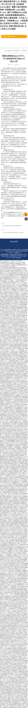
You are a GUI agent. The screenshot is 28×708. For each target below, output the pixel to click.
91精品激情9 (19, 336)
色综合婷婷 (16, 566)
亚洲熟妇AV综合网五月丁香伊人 (8, 285)
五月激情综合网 (18, 597)
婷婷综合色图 (23, 578)
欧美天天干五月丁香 (7, 326)
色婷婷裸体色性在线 (12, 543)
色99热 (5, 328)
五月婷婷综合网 (21, 645)
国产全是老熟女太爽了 (15, 481)
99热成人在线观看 (19, 633)
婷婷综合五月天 (19, 533)
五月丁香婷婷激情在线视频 (17, 329)
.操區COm (2, 585)
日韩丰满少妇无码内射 (17, 362)
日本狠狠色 (10, 548)
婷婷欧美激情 (14, 588)
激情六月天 (17, 623)
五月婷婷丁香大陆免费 (5, 400)
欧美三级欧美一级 (5, 675)
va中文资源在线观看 (13, 352)
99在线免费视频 (24, 345)
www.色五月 (10, 470)
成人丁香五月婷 (10, 411)
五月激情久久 (8, 643)
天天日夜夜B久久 (17, 452)
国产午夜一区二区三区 (22, 456)
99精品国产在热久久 (18, 607)
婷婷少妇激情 (6, 410)
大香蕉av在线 (8, 306)
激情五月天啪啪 (10, 621)
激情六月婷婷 (7, 658)
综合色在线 (2, 441)
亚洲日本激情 (8, 359)
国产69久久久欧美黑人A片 (22, 473)
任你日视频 (22, 673)
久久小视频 (21, 293)
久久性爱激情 (21, 354)
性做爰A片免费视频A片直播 (6, 599)
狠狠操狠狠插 (16, 521)
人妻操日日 (10, 452)
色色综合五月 (11, 415)
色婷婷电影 (20, 532)
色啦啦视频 (19, 344)
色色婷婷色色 (9, 638)
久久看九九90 (20, 385)
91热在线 (3, 526)
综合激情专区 (14, 306)
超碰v (10, 684)
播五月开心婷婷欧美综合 (6, 377)
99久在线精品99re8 (7, 670)
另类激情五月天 (12, 274)
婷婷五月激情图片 (15, 680)
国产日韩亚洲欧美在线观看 (7, 386)
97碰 (7, 421)
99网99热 (24, 669)
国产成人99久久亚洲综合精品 (6, 270)
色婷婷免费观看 (16, 651)
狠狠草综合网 (9, 403)
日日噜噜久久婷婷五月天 (11, 699)
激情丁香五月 (3, 340)
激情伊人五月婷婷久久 (20, 281)
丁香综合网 (5, 295)
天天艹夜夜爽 (16, 612)
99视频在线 (21, 325)
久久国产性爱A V (14, 451)
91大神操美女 (21, 330)
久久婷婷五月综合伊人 (15, 334)
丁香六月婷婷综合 (21, 586)
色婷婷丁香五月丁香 (5, 449)
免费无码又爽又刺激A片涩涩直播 (20, 319)
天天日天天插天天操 (22, 306)
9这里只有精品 (16, 399)
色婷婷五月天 (7, 323)
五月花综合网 (4, 448)
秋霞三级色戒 (23, 436)
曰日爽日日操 (20, 625)
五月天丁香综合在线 (17, 311)
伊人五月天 (14, 574)
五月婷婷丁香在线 (5, 566)
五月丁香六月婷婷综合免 (20, 601)
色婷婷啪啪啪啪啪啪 (10, 491)
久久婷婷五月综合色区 (14, 271)
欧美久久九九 (21, 685)
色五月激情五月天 (8, 496)
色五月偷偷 (3, 532)
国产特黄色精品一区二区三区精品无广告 (17, 393)
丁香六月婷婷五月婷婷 (18, 666)
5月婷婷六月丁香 (6, 341)
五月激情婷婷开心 (13, 586)
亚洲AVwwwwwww (14, 685)
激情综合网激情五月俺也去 (21, 540)
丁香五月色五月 (10, 696)
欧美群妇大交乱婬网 (4, 682)
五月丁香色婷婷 (16, 395)
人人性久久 (21, 360)
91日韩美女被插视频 (5, 374)
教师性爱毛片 (7, 518)
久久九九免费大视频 (7, 362)
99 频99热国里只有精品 (18, 386)
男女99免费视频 (21, 700)
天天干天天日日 (19, 641)
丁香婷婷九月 (3, 523)
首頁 (6, 50)
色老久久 (6, 601)
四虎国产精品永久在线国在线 (19, 501)
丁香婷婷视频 (13, 658)
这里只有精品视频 (10, 456)
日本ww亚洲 (10, 433)
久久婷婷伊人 (24, 552)
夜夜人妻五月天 (9, 318)
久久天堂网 (11, 351)
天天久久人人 (22, 515)
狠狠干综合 (5, 352)
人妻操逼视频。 (5, 586)
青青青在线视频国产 (20, 371)
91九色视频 (13, 622)
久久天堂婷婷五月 (14, 423)
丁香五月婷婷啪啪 (14, 510)
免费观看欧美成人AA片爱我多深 (7, 619)
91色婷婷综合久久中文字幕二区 (20, 445)
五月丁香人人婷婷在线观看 (17, 425)
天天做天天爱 (21, 670)
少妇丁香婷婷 (10, 319)
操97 (15, 608)
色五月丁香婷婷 (24, 695)
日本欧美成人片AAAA (9, 443)
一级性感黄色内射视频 (23, 499)
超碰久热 (4, 485)
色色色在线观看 (11, 381)
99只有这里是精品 (4, 307)
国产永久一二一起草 (21, 378)
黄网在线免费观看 (14, 384)
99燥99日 (5, 406)
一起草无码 (23, 464)
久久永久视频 (13, 671)
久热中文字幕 (12, 315)
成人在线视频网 (8, 418)
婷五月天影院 (19, 315)
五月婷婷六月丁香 (11, 577)
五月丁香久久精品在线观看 (5, 267)
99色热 (1, 549)
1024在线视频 (15, 493)
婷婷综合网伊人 (12, 444)
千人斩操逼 (15, 330)
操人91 (6, 291)
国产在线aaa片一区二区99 (17, 300)
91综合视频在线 (13, 614)
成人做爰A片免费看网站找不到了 (10, 275)
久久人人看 (23, 270)
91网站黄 (12, 410)
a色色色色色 (18, 638)
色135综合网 (9, 477)
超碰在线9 (3, 552)
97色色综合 (20, 573)
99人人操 (9, 570)
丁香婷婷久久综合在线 (19, 697)
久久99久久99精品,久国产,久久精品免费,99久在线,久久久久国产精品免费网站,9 (14, 563)
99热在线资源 (23, 381)
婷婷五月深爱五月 (14, 506)
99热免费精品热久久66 (16, 482)
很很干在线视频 (8, 356)
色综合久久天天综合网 (23, 459)
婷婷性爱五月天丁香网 (18, 500)
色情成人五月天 (4, 274)
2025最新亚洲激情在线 (6, 692)
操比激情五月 (23, 358)
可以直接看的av (6, 530)
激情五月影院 (12, 534)
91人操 (14, 638)
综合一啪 (13, 545)
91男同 (23, 417)
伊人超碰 (9, 363)
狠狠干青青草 (11, 571)
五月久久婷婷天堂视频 (11, 337)
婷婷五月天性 (8, 640)
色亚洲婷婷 (15, 438)
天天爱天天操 (12, 486)
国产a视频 (4, 567)
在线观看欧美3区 (9, 445)
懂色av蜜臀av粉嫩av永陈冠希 (10, 625)
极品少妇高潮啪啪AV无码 (7, 615)
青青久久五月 (7, 644)
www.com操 (22, 395)
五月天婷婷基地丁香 (12, 544)
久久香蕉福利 (22, 277)
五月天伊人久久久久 (14, 478)
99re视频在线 (24, 526)
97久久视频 (13, 512)
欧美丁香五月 (4, 536)
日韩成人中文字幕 (18, 366)
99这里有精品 (19, 448)
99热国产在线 (15, 347)
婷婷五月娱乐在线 (19, 652)
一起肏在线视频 (17, 404)
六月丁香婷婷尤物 (11, 293)
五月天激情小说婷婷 (16, 538)
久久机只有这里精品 (15, 434)
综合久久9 (17, 277)
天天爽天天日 (10, 521)
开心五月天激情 (20, 517)
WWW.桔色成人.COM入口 (21, 647)
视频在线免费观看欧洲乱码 (20, 489)
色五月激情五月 (7, 300)
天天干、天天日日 (8, 493)
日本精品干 (7, 580)
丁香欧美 (5, 470)
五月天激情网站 (14, 497)
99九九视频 (14, 554)
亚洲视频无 (2, 473)
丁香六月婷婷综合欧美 (9, 489)
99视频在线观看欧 (14, 591)
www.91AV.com (8, 325)
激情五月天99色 (22, 347)
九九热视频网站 (12, 533)
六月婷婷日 (14, 363)
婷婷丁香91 (10, 301)
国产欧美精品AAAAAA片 (9, 618)
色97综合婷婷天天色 (17, 355)
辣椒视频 (10, 551)
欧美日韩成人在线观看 (11, 417)
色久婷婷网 (22, 651)
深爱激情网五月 (23, 503)
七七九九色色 (20, 291)
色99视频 (10, 582)
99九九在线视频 (3, 411)
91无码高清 (19, 667)
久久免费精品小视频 (21, 658)
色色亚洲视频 (10, 504)
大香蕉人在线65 (20, 663)
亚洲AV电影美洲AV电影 (5, 460)
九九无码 (20, 493)
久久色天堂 (20, 591)
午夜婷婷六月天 (6, 649)
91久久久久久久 (19, 282)
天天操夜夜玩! (5, 408)
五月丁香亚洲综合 (13, 604)
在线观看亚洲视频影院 (11, 636)
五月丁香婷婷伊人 (5, 315)
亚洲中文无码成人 (6, 308)
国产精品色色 (8, 354)
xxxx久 (2, 436)
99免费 (16, 293)
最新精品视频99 (13, 460)
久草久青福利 (18, 285)
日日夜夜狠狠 (8, 648)
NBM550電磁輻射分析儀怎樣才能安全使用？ (12, 225)
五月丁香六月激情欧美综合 (17, 333)
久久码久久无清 (21, 397)
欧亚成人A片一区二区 (9, 515)
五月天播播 (20, 548)
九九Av (20, 504)
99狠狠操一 (19, 348)
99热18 (19, 421)
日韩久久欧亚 (3, 604)
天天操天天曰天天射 (17, 496)
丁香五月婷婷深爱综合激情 (12, 297)
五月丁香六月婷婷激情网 (17, 589)
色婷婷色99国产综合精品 (16, 681)
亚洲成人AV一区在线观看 (20, 432)
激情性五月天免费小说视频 (11, 344)
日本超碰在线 (6, 392)
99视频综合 (9, 322)
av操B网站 (5, 301)
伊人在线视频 (23, 437)
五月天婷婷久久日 (24, 332)
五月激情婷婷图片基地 (14, 469)
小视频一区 (19, 543)
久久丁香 (17, 577)
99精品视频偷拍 (16, 503)
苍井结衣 (14, 286)
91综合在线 (2, 663)
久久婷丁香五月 (19, 636)
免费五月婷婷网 (15, 684)
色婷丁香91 (16, 707)
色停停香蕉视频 (16, 569)
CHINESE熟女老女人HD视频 (17, 303)
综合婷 (6, 656)
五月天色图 (13, 647)
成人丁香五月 (7, 495)
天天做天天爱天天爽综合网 (15, 560)
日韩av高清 (7, 414)
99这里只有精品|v (11, 448)
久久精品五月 (10, 529)
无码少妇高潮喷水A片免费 (14, 464)
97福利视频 (10, 406)
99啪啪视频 (3, 297)
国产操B (7, 522)
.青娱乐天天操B (19, 288)
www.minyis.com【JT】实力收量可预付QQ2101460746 (12, 600)
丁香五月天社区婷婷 (19, 312)
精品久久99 (2, 681)
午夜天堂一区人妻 (4, 321)
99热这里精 (9, 471)
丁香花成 (17, 541)
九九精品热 (21, 508)
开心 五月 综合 (21, 403)
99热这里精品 (8, 382)
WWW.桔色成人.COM (12, 536)
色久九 (14, 314)
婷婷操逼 (24, 374)
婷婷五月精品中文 (23, 680)
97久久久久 (4, 273)
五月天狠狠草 (3, 638)
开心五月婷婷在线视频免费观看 (13, 345)
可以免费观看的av (13, 678)
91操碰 (16, 618)
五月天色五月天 (16, 673)
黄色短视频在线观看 (18, 619)
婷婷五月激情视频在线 (19, 580)
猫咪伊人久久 (19, 622)
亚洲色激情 (3, 355)
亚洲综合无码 (10, 355)
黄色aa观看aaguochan (16, 640)
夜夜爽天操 (2, 569)
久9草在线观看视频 (9, 629)
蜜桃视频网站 (24, 396)
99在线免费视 (18, 603)
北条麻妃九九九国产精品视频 (18, 359)
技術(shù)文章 (10, 50)
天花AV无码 (13, 474)
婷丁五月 (22, 581)
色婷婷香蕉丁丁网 (5, 627)
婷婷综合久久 (16, 470)
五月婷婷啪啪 (3, 669)
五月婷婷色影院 (21, 523)
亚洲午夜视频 (9, 552)
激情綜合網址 (4, 304)
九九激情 (3, 454)
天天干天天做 (22, 569)
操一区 (8, 622)
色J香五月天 (20, 384)
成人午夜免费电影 (23, 415)
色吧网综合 (22, 414)
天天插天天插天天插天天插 (7, 311)
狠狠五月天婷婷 (9, 365)
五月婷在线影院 (18, 466)
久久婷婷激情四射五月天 (5, 512)
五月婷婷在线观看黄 (12, 273)
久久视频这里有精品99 (6, 492)
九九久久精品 (11, 421)
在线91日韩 (3, 319)
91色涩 (21, 470)
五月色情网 (17, 381)
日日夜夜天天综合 (18, 440)
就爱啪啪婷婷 (15, 325)
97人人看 (18, 630)
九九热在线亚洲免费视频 (18, 377)
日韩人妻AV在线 (17, 529)
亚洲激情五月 (8, 436)
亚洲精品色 (9, 555)
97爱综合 (16, 415)
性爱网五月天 (21, 484)
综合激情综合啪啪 (23, 521)
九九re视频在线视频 (5, 396)
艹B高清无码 (10, 707)
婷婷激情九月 (6, 478)
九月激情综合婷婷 (17, 556)
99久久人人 (12, 675)
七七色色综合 (20, 678)
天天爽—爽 (15, 391)
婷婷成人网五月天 (23, 399)
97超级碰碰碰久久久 (7, 330)
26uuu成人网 (14, 584)
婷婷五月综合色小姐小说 (9, 603)
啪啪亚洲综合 (3, 286)
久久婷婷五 (3, 412)
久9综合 (15, 573)
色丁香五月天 (4, 652)
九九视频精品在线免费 (7, 292)
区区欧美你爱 (10, 463)
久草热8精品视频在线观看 (7, 673)
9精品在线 (18, 436)
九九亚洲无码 (15, 292)
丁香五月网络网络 (17, 270)
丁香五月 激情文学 (5, 384)
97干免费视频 (6, 407)
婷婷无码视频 (7, 303)
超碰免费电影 (15, 267)
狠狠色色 (15, 704)
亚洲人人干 (21, 684)
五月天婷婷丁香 (13, 632)
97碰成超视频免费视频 (18, 477)
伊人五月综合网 (7, 474)
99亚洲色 (21, 519)
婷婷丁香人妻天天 (18, 629)
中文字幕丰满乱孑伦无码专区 (18, 322)
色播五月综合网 (5, 667)
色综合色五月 (21, 308)
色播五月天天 (3, 347)
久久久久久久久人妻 (19, 488)
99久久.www (2, 666)
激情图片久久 (7, 358)
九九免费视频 (16, 340)
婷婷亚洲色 (14, 688)
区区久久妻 (20, 441)
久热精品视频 (9, 677)
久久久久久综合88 (16, 552)
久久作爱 (20, 618)
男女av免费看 (21, 627)
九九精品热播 (21, 289)
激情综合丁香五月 (4, 397)
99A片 (7, 526)
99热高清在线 (17, 581)
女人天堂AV (15, 326)
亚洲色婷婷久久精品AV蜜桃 (16, 401)
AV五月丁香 (19, 655)
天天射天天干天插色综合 (22, 662)
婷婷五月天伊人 (11, 437)
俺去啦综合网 (9, 507)
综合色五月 (2, 306)
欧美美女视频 (4, 381)
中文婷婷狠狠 (20, 671)
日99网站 (23, 617)
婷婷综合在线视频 (14, 455)
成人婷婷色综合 (21, 326)
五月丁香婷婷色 (13, 667)
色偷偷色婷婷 (9, 286)
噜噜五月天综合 (14, 369)
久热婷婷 (16, 301)
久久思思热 (9, 447)
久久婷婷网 (2, 325)
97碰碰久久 (19, 314)
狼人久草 (5, 529)
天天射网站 (20, 352)
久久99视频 (14, 397)
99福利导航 (20, 423)
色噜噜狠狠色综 (6, 700)
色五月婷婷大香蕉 (21, 608)
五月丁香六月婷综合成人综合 (19, 549)
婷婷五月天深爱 (6, 671)
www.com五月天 (19, 337)
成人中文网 (6, 614)
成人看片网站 (21, 267)
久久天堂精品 (21, 478)
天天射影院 (9, 485)
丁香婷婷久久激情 (15, 611)
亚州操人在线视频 (6, 317)
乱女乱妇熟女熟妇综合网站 (5, 425)
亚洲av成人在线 (3, 696)
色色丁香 (23, 429)
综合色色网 (17, 437)
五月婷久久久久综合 (17, 582)
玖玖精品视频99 (21, 301)
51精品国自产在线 (21, 554)
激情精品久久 (15, 670)
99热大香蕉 (10, 321)
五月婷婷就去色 (15, 596)
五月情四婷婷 (11, 608)
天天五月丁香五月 (6, 284)
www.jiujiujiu (6, 685)
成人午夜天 (7, 455)
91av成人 (9, 532)
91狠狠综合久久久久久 (11, 385)
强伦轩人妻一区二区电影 (15, 373)
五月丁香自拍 (21, 275)
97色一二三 (6, 360)
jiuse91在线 (22, 634)
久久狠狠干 (3, 506)
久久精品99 (7, 681)
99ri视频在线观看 (18, 411)
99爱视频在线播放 (17, 690)
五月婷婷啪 (4, 399)
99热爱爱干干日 (16, 507)
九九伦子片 (8, 611)
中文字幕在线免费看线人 (16, 396)
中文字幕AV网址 (23, 615)
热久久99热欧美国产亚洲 (10, 388)
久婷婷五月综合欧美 (10, 454)
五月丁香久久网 (7, 310)
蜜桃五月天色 (19, 374)
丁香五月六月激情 (20, 512)
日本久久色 (2, 648)
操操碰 (20, 471)
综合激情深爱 (14, 354)
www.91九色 (2, 421)
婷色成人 (18, 358)
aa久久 (4, 477)
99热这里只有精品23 (22, 511)
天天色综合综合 (4, 488)
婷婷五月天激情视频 (22, 369)
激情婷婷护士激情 (11, 328)
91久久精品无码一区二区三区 (9, 378)
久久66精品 (7, 430)
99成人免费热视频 (20, 388)
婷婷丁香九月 (12, 541)
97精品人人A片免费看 (18, 463)
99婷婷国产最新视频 (15, 323)
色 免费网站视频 (14, 467)
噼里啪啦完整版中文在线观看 (15, 606)
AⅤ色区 (10, 397)
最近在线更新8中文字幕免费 (12, 375)
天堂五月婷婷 (16, 525)
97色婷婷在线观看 (16, 599)
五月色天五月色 (23, 323)
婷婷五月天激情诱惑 (13, 660)
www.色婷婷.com (20, 286)
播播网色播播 (20, 584)
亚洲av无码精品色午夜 (6, 596)
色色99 (16, 421)
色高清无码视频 (3, 447)
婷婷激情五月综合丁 (22, 458)
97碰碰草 (13, 436)
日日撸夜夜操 (15, 471)
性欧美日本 (5, 393)
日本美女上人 (3, 333)
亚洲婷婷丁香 (14, 484)
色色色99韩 (6, 564)
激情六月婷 (6, 560)
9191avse (16, 351)
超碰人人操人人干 (10, 380)
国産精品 (9, 701)
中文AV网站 (13, 585)
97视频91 (4, 701)
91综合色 (13, 371)
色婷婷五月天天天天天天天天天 (6, 559)
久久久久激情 (24, 338)
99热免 (14, 592)
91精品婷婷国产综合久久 (16, 701)
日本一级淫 (4, 695)
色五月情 (13, 630)
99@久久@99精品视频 (22, 422)
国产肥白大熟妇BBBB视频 (18, 562)
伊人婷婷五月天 (23, 367)
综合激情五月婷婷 (22, 391)
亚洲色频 (3, 318)
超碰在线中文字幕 (23, 410)
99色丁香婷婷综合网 (5, 654)
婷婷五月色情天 (14, 308)
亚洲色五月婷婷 (9, 556)
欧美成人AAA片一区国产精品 (11, 499)
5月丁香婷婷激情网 (10, 370)
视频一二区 (13, 643)
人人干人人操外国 (14, 400)
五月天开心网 (22, 426)
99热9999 (12, 277)
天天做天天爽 (19, 444)
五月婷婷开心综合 (10, 697)
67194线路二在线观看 (12, 422)
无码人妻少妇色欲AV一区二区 (16, 341)
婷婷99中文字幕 (4, 641)
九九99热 (10, 514)
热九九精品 (22, 630)
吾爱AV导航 (6, 271)
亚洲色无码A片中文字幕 (7, 426)
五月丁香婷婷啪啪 (12, 291)
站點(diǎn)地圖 (19, 251)
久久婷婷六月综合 (5, 288)
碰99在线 (2, 496)
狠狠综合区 (10, 693)
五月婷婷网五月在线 (4, 533)
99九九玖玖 (20, 506)
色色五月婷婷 (12, 522)
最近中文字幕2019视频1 (18, 406)
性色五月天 (13, 358)
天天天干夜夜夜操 (4, 452)
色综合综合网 (18, 617)
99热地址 (2, 500)
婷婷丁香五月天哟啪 (9, 558)
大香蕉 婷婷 (20, 400)
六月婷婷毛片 (15, 555)
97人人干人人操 (22, 292)
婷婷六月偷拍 (11, 601)
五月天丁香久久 (15, 551)
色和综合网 (17, 332)
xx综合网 (14, 663)
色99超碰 (9, 545)
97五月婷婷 (8, 333)
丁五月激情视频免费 (8, 690)
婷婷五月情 (12, 312)
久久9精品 (11, 508)
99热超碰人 (10, 612)
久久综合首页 (16, 426)
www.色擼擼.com (11, 281)
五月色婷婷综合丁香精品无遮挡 (17, 462)
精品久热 (6, 684)
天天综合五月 (17, 559)
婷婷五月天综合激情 (19, 567)
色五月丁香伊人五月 (17, 318)
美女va (9, 304)
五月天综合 (20, 510)
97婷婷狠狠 (23, 570)
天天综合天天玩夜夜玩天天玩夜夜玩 (19, 269)
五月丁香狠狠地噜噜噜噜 (9, 440)
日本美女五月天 (14, 449)
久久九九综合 (14, 532)
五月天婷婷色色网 (14, 649)
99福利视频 (20, 518)
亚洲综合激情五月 (5, 312)
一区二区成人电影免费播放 (17, 356)
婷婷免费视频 (18, 669)
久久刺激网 (16, 410)
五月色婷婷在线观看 (16, 692)
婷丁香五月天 (8, 584)
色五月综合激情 (14, 700)
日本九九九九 (19, 643)
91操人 (21, 611)
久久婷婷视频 (4, 707)
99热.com (5, 612)
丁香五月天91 (5, 678)
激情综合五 (10, 399)
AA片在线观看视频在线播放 (20, 621)
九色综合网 (9, 519)
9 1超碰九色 (13, 517)
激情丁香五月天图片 (6, 371)
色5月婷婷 (17, 380)
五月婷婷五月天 (19, 706)
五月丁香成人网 (6, 467)
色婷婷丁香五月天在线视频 (5, 688)
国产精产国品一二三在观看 (21, 675)
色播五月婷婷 (10, 562)
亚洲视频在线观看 (6, 537)
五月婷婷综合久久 (20, 430)
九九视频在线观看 (7, 554)
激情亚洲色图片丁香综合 (14, 564)
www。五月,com (21, 555)
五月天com (17, 674)
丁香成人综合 (15, 403)
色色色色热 (11, 295)
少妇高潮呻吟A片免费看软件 (20, 295)
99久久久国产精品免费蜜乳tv (20, 321)
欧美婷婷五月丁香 (22, 649)
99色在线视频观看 (6, 462)
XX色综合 (15, 548)
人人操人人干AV (6, 647)
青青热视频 (20, 660)
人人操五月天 (13, 348)
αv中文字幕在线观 (9, 581)
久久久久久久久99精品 (14, 367)
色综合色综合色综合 (10, 669)
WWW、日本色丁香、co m (12, 349)
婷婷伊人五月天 (3, 504)
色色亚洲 (11, 566)
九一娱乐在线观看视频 (5, 423)
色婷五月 (16, 627)
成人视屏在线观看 (16, 418)
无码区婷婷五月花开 (22, 451)
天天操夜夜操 (23, 703)
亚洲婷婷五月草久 (6, 481)
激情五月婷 (5, 660)
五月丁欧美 (4, 433)
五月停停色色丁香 (13, 511)
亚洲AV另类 (11, 575)
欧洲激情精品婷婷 (17, 299)
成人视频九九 (13, 284)
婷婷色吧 (12, 623)
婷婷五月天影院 (8, 663)
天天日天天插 (17, 696)
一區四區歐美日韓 (6, 338)
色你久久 (24, 606)
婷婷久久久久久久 (23, 664)
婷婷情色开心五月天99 (10, 475)
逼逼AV (7, 604)
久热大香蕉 (9, 438)
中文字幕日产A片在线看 (16, 338)
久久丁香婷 (20, 443)
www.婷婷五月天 (10, 332)
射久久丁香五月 (14, 304)
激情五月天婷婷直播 (8, 501)
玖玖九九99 (3, 633)
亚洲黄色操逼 (21, 682)
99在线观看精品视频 (5, 686)
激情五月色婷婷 (18, 491)
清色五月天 (15, 459)
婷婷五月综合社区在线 (19, 412)
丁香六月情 (5, 706)
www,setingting (3, 570)
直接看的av (20, 407)
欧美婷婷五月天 (19, 686)
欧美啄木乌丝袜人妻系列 (17, 626)
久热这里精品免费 (22, 497)
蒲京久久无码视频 (23, 707)
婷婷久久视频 (21, 659)
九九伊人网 (24, 482)
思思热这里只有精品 (14, 360)
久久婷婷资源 (7, 348)
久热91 (15, 456)
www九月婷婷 (9, 651)
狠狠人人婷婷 (19, 419)
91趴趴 (9, 329)
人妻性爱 (12, 580)
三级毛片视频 (4, 422)
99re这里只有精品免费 (17, 637)
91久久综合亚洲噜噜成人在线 (11, 441)
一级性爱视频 (4, 543)
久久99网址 (24, 556)
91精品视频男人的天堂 (18, 296)
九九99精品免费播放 (4, 689)
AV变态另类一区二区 (15, 414)
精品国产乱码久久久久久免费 (14, 695)
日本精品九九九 (7, 630)
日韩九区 (23, 692)
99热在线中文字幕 (19, 370)
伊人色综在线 (15, 480)
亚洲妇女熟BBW (9, 666)
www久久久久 (7, 451)
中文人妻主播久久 (20, 328)
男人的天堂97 (5, 593)
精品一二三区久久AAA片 (12, 610)
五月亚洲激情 (21, 455)
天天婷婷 (2, 630)
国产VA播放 (13, 282)
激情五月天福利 (8, 480)
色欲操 (10, 408)
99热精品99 (19, 688)
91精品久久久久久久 (8, 404)
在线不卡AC (5, 608)
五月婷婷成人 (22, 469)
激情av (10, 637)
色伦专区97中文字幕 (13, 689)
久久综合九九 (6, 528)
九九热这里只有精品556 (7, 592)
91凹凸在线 (14, 458)
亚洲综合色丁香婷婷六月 (17, 514)
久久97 (12, 570)
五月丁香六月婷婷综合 (15, 654)
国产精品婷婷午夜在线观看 (5, 574)
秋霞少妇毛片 (16, 693)
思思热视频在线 (6, 369)
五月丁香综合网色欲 (20, 475)
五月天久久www (10, 567)
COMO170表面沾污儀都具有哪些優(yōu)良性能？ (13, 232)
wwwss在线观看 (17, 558)
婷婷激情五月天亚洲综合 (21, 274)
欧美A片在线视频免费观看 (11, 523)
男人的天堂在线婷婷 (17, 365)
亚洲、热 (14, 662)
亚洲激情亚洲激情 (9, 525)
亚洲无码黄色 (18, 570)
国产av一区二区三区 (8, 607)
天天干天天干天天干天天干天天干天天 (19, 495)
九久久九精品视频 (11, 633)
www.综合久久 (9, 340)
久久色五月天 (3, 337)
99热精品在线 (12, 288)
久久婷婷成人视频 (10, 578)
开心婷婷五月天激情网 (11, 336)
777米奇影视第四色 (17, 447)
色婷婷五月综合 (21, 704)
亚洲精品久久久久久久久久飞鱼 (6, 573)
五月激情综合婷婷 (5, 511)
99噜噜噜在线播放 (19, 307)
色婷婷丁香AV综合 (21, 363)
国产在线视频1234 (8, 503)
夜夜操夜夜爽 (4, 544)
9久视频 (1, 474)
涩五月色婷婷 (20, 273)
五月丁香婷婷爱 (8, 569)
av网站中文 (6, 464)
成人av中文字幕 (14, 518)
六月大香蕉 (6, 373)
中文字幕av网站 (10, 412)
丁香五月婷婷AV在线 (18, 571)
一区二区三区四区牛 (12, 655)
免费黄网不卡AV (10, 432)
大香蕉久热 (13, 686)
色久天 (1, 554)
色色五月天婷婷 (22, 375)
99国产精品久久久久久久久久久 (8, 343)
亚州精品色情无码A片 (6, 497)
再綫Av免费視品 (20, 699)
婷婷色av (3, 403)
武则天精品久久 (8, 662)
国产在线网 (6, 534)
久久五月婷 (15, 504)
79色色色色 (6, 367)
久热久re (17, 343)
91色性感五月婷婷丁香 (10, 547)
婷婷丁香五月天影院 (13, 682)
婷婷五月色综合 (18, 656)
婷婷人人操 (3, 562)
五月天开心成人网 (7, 589)
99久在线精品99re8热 (8, 314)
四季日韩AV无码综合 (8, 296)
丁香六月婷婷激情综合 (17, 408)
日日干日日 (20, 467)
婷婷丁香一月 (12, 526)
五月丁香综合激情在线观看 (18, 677)
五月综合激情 (4, 548)
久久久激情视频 (11, 307)
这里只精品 (19, 632)
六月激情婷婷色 (5, 486)
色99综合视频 (23, 599)
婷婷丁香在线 (16, 615)
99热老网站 (21, 351)
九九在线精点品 (23, 612)
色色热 (8, 506)
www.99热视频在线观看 (5, 282)
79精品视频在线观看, (21, 574)
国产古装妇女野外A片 (6, 482)
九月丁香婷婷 (9, 347)
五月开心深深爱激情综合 (7, 299)
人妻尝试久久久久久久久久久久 (17, 530)
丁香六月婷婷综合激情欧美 (18, 485)
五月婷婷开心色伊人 (16, 310)
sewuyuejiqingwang (7, 538)
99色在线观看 (21, 689)
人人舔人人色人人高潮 (6, 680)
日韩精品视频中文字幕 (9, 597)
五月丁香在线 (7, 623)
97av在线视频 (12, 656)
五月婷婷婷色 (12, 540)
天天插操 (22, 577)
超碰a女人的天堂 (13, 407)
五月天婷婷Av (12, 488)
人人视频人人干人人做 (16, 382)
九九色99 (6, 541)
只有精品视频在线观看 (5, 334)
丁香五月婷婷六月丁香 (14, 392)
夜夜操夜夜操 (18, 522)
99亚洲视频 (11, 466)
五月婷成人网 (19, 486)
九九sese (19, 284)
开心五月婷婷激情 (9, 704)
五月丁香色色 (7, 401)
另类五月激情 (17, 578)
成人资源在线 (4, 463)
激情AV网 (5, 514)
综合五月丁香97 (4, 540)
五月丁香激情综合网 (19, 280)
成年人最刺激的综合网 (14, 664)
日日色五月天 (4, 655)
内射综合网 (2, 522)
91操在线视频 (15, 519)
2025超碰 (12, 627)
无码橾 (21, 551)
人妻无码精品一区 (22, 349)
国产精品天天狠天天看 (13, 659)
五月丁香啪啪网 (21, 537)
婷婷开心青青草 (11, 652)
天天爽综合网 (5, 508)
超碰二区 (19, 429)
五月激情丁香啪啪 (5, 289)
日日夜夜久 (16, 515)
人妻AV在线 (6, 549)
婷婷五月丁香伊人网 (8, 500)
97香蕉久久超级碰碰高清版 (14, 703)
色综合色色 (14, 648)
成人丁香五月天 (11, 674)
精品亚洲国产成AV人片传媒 (6, 458)
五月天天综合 (21, 604)
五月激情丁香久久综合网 (17, 492)
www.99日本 (7, 591)
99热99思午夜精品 (8, 459)
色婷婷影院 (13, 374)
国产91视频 (18, 417)
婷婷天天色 (22, 343)
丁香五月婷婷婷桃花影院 (13, 389)
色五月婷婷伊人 (3, 363)
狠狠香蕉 (11, 549)
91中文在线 (16, 508)
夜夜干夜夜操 (13, 430)
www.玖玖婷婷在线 (14, 289)
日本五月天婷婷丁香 (8, 391)
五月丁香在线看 (16, 634)
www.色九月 (22, 623)
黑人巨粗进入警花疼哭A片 (16, 317)
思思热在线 (3, 345)
